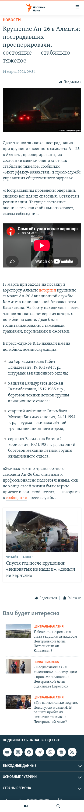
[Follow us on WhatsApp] (50, 752)
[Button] (70, 82)
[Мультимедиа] (26, 806)
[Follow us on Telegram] (39, 752)
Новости (12, 20)
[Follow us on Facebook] (28, 752)
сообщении (16, 498)
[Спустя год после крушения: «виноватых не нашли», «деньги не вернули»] (42, 531)
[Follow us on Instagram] (18, 752)
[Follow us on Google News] (61, 752)
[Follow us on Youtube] (7, 752)
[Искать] (58, 806)
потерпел (47, 290)
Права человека (46, 662)
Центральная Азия (49, 626)
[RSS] (72, 752)
